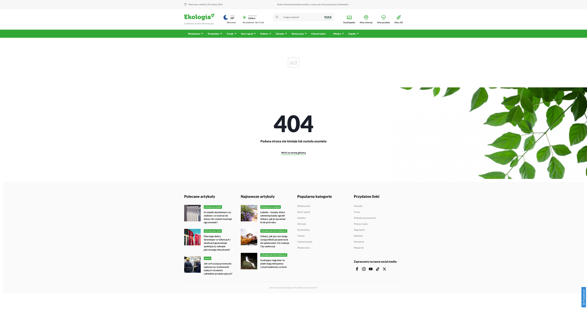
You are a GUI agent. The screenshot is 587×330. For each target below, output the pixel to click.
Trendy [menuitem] (230, 33)
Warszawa (231, 22)
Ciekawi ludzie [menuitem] (318, 33)
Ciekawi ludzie (304, 242)
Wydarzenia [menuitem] (298, 33)
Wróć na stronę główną (293, 152)
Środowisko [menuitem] (213, 33)
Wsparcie (359, 248)
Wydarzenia (303, 248)
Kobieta (301, 218)
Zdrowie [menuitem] (280, 33)
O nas (357, 212)
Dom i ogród (303, 212)
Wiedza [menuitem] (337, 33)
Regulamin (359, 230)
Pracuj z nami (361, 224)
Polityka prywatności (365, 218)
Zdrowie (301, 224)
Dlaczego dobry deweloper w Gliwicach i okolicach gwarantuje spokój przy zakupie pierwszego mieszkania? (217, 243)
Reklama (358, 236)
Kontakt (358, 206)
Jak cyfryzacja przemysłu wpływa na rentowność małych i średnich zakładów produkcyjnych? (218, 268)
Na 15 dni (259, 22)
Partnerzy (359, 242)
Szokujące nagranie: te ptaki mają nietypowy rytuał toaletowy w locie (273, 263)
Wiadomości (303, 206)
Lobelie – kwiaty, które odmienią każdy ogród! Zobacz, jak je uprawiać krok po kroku (273, 217)
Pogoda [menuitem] (352, 33)
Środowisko (303, 230)
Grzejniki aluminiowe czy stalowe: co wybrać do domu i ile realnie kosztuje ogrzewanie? (218, 217)
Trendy (301, 236)
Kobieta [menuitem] (264, 33)
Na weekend (248, 22)
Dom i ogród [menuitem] (247, 33)
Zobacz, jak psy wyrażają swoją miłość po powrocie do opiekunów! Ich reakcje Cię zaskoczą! (274, 241)
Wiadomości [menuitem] (194, 33)
